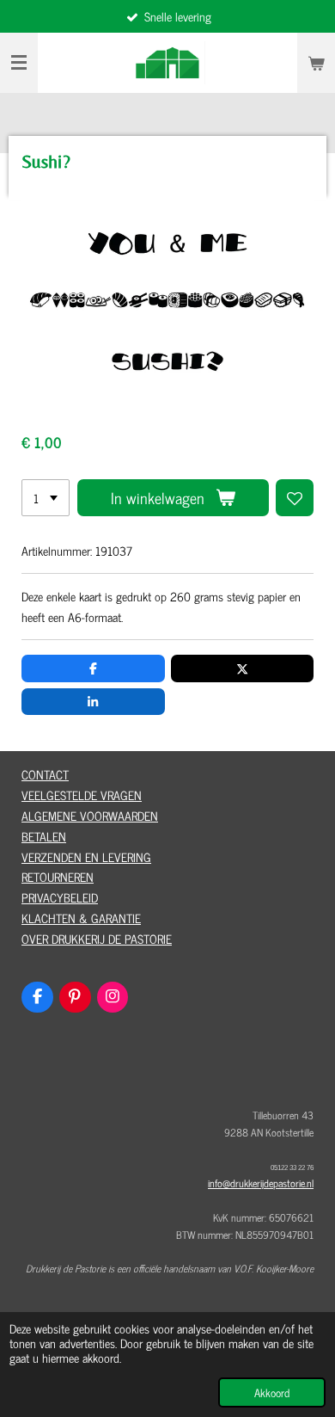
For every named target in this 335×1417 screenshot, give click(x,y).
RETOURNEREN (57, 876)
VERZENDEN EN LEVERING (86, 856)
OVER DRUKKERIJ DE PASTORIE (96, 938)
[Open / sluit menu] (19, 63)
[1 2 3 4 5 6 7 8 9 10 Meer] (45, 498)
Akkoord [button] (271, 1392)
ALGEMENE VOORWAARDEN (89, 815)
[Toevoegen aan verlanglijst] (295, 498)
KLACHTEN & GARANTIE (81, 917)
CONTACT (45, 774)
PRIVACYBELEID (59, 897)
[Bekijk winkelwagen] (316, 63)
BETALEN (43, 836)
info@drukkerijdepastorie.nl (261, 1183)
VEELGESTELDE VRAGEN (81, 794)
